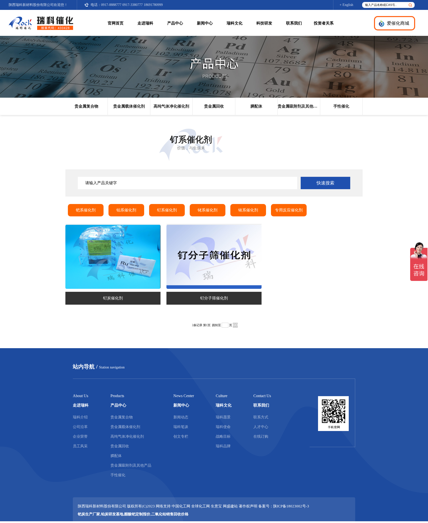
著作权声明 (248, 506)
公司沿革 (80, 427)
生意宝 (216, 506)
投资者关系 (324, 23)
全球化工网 (200, 506)
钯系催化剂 (86, 210)
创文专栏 (180, 436)
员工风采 (80, 446)
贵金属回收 (214, 106)
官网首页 (116, 23)
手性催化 (341, 106)
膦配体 (256, 106)
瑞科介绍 (80, 417)
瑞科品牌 (223, 446)
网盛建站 (230, 506)
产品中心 (175, 23)
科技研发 (264, 23)
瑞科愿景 (223, 417)
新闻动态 (180, 417)
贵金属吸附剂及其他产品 (299, 106)
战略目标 (223, 436)
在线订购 (260, 436)
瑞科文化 (234, 23)
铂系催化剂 (126, 210)
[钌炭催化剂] (112, 287)
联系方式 (260, 417)
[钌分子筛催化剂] (214, 287)
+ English (346, 5)
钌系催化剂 (167, 210)
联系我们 (294, 23)
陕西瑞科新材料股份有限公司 (31, 5)
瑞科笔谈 (180, 427)
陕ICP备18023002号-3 (291, 506)
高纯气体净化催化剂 (171, 106)
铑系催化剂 (207, 210)
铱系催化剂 (248, 210)
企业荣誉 (80, 436)
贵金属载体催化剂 (129, 106)
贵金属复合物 (86, 106)
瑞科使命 (223, 427)
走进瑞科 (145, 23)
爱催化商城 (398, 23)
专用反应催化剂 (289, 210)
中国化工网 (181, 506)
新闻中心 (205, 23)
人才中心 (260, 427)
